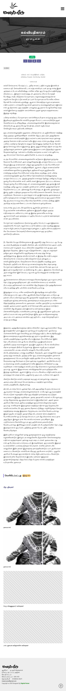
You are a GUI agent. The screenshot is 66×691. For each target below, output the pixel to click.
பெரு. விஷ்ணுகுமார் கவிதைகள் (13, 606)
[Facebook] (30, 61)
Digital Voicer (25, 683)
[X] (25, 61)
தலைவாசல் (7, 527)
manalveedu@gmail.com (9, 681)
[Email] (34, 61)
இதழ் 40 (26, 475)
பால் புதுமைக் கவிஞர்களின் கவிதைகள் (15, 645)
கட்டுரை (6, 68)
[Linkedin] (39, 61)
